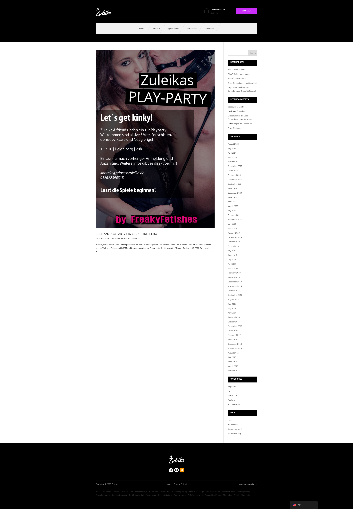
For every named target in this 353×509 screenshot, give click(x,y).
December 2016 (235, 344)
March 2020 (233, 228)
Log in (230, 420)
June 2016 (232, 362)
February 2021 (234, 215)
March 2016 (233, 366)
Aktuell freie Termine (236, 70)
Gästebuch (242, 107)
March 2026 (233, 157)
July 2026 (232, 148)
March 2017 (233, 330)
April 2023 (232, 202)
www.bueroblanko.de (248, 484)
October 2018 (234, 290)
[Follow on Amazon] (182, 470)
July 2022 (232, 210)
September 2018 (235, 295)
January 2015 (234, 371)
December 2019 (235, 237)
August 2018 (233, 299)
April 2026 (232, 153)
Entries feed (233, 424)
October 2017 (234, 322)
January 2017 (234, 339)
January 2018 (234, 317)
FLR (229, 391)
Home (142, 28)
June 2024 (232, 188)
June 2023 (232, 197)
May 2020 (232, 224)
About (155, 28)
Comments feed (235, 429)
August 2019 (233, 246)
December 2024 (235, 179)
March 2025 (233, 171)
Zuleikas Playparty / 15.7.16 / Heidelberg (126, 233)
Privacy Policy (180, 484)
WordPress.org (234, 433)
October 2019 (234, 242)
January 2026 (234, 162)
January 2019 (234, 277)
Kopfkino (231, 400)
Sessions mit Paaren (237, 78)
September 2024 (235, 184)
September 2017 (235, 326)
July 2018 (232, 304)
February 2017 (234, 335)
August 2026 (233, 144)
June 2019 (232, 255)
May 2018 (232, 308)
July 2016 (232, 357)
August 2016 (233, 353)
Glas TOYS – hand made (239, 74)
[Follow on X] (171, 470)
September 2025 (235, 166)
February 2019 (234, 273)
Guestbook (209, 28)
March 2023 (233, 206)
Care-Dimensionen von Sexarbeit (242, 83)
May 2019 (232, 259)
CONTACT (246, 11)
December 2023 (235, 193)
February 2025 (234, 175)
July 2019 (232, 250)
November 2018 (235, 286)
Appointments (173, 28)
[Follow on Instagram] (176, 470)
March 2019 (233, 268)
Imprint (169, 484)
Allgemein (122, 238)
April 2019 (232, 264)
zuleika (101, 238)
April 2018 (232, 313)
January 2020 (234, 233)
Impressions (191, 28)
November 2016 (235, 348)
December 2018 (235, 282)
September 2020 (235, 219)
